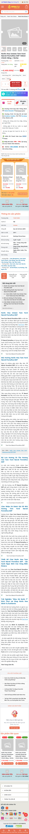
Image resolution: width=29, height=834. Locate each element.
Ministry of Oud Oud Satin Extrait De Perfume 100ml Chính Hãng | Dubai (7, 178)
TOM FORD (16, 218)
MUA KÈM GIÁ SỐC (13, 160)
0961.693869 (14, 147)
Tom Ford (21, 325)
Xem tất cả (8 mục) (7, 308)
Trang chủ (3, 16)
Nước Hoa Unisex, (11, 154)
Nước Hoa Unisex (12, 16)
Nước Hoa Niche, (19, 154)
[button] (14, 786)
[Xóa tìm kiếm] (26, 11)
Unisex (22, 60)
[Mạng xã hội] (26, 820)
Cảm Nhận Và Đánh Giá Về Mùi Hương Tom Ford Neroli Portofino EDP (14, 303)
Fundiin (12, 116)
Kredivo (7, 116)
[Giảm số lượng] (2, 84)
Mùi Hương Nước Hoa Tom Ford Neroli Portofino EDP (13, 291)
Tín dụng (24, 116)
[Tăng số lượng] (8, 84)
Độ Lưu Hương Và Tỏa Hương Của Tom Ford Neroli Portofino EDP (14, 299)
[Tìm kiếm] (3, 11)
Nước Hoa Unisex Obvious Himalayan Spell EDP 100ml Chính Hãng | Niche (7, 755)
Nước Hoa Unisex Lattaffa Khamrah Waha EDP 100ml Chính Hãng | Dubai (21, 755)
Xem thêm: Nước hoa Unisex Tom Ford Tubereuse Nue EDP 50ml (16, 295)
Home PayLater (9, 110)
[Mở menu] (2, 6)
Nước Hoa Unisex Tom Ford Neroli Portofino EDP (14, 287)
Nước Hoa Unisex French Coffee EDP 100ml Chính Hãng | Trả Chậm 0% (20, 178)
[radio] (21, 64)
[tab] (14, 679)
